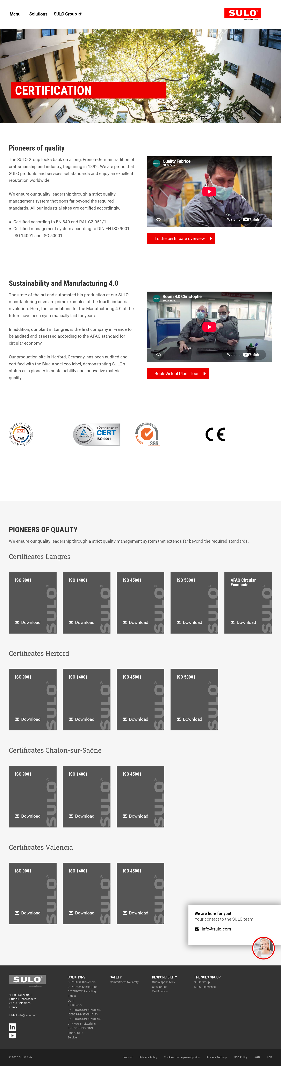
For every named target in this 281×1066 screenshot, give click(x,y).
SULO (248, 14)
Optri (71, 1000)
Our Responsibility (163, 982)
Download (31, 622)
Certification (160, 991)
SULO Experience (205, 986)
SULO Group (66, 14)
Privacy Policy (148, 1057)
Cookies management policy (182, 1057)
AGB (257, 1057)
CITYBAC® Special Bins (82, 986)
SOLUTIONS (76, 977)
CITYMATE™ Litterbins (82, 1023)
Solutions (38, 14)
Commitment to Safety (124, 982)
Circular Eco (159, 986)
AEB (269, 1057)
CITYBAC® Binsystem (81, 982)
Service (72, 1037)
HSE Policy (240, 1057)
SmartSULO (75, 1033)
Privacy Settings (217, 1057)
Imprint (128, 1057)
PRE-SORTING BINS (80, 1028)
